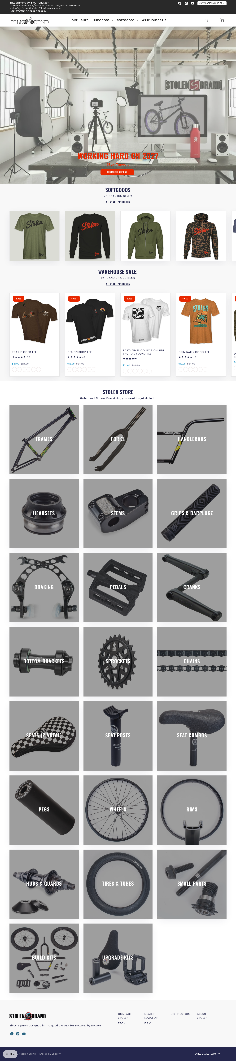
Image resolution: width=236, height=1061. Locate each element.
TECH (121, 1023)
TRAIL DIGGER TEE (24, 352)
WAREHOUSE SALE (154, 20)
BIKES (84, 20)
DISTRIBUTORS (181, 1014)
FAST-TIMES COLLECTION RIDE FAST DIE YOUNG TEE (144, 352)
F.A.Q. (148, 1023)
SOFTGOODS (126, 20)
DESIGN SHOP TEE (79, 352)
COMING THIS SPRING (117, 171)
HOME (74, 20)
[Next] (221, 236)
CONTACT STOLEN (125, 1016)
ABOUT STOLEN (202, 1016)
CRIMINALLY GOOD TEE (194, 352)
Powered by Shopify (49, 1053)
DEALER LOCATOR (151, 1016)
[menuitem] (73, 20)
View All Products (118, 202)
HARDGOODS (101, 20)
